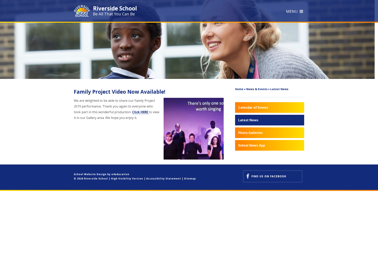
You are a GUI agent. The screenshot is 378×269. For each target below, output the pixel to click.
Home (239, 89)
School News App (251, 145)
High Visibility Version (127, 178)
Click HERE (140, 112)
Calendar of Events (253, 107)
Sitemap (190, 178)
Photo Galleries (250, 133)
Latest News (279, 89)
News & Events (257, 89)
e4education (120, 174)
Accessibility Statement (163, 178)
